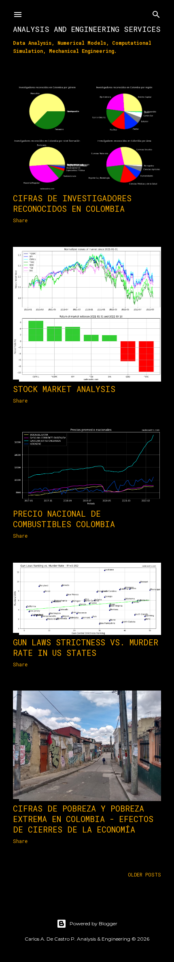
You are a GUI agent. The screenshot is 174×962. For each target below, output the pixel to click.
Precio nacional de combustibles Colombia (64, 518)
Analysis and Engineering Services (87, 29)
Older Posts (144, 874)
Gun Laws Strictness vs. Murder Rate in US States (85, 647)
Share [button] (20, 220)
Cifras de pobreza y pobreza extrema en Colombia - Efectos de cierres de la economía (83, 819)
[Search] (156, 13)
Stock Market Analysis (64, 389)
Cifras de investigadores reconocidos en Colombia (72, 203)
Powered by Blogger (93, 923)
